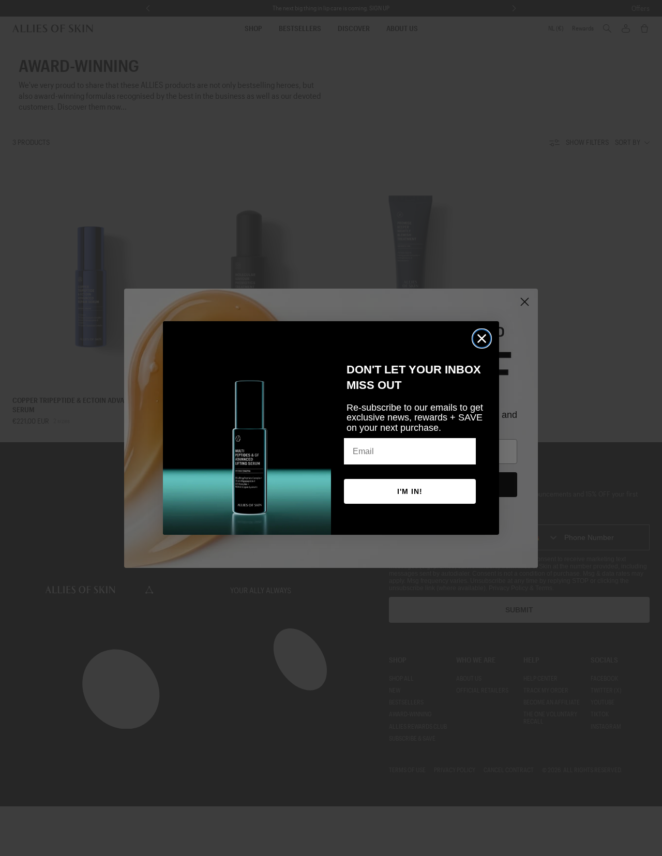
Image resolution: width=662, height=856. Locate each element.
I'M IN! (410, 491)
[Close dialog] (482, 338)
